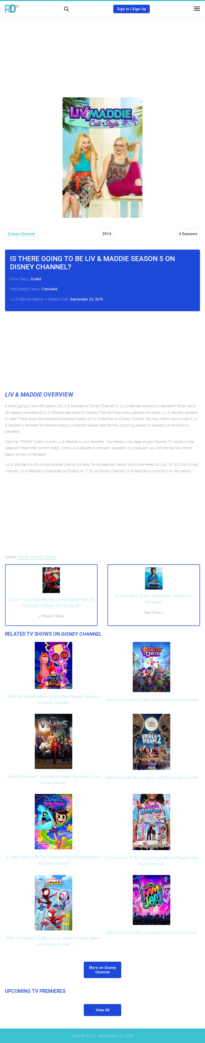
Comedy (37, 557)
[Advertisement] (102, 53)
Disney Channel (21, 234)
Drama (23, 557)
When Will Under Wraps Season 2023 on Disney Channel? (152, 777)
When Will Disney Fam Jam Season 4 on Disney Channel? (151, 932)
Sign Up (139, 9)
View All (103, 1010)
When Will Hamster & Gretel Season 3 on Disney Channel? (151, 700)
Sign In (123, 9)
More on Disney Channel (102, 969)
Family (51, 557)
